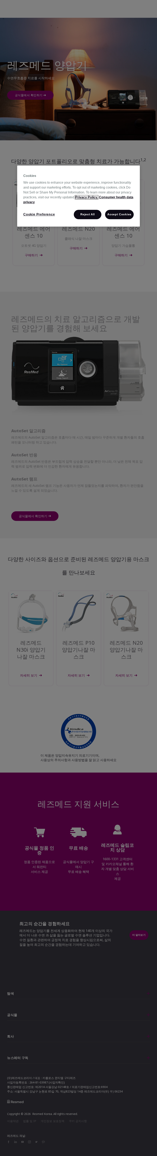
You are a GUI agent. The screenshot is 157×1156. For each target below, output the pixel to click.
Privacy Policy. (86, 197)
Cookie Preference (39, 214)
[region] (78, 196)
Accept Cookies (119, 214)
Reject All (87, 214)
